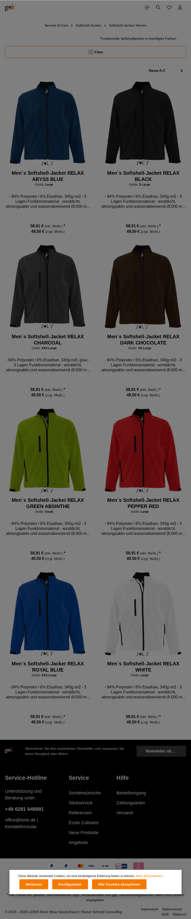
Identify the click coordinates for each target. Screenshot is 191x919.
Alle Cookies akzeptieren (119, 884)
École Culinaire (84, 822)
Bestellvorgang (131, 792)
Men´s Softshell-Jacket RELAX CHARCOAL (48, 339)
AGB (165, 914)
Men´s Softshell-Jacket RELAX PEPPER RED (143, 503)
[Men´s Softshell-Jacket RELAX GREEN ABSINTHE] (48, 450)
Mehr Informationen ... (150, 876)
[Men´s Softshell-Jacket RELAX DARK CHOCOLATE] (143, 287)
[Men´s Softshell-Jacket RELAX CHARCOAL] (48, 287)
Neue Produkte (83, 832)
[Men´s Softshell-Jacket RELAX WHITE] (143, 614)
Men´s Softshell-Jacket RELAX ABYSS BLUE (48, 176)
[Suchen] (158, 7)
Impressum (149, 909)
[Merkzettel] (169, 7)
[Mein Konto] (180, 7)
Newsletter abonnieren (166, 751)
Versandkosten (92, 895)
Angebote (78, 842)
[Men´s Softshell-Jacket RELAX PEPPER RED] (143, 450)
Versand (124, 812)
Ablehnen (34, 884)
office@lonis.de (20, 819)
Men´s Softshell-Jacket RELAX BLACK (143, 176)
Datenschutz (172, 909)
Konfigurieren (70, 884)
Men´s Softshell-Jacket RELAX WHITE (143, 667)
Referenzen (80, 812)
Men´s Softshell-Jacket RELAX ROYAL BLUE (48, 667)
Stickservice (81, 802)
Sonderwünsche (85, 792)
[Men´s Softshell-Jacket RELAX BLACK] (143, 123)
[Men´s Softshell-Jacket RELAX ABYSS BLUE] (48, 123)
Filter (98, 52)
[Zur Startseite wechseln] (10, 7)
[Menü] (147, 7)
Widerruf (179, 914)
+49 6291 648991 (24, 809)
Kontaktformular (21, 826)
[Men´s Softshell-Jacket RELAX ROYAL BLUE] (48, 614)
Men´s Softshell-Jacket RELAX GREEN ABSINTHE (48, 503)
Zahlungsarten (130, 802)
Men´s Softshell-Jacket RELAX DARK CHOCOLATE (143, 339)
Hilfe (122, 778)
